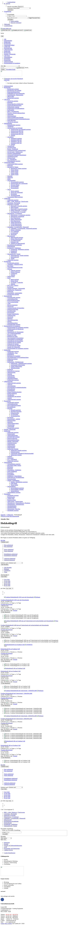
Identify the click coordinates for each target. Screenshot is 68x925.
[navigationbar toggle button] (6, 30)
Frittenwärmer (11, 276)
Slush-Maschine (11, 120)
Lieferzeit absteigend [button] (9, 560)
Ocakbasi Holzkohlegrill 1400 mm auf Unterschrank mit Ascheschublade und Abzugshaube (25, 625)
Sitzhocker (10, 177)
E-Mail (9, 16)
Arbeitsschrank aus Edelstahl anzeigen (21, 129)
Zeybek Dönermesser (16, 225)
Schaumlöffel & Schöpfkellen (15, 339)
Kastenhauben (11, 390)
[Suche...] (20, 68)
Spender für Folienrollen (13, 347)
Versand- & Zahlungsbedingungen (13, 845)
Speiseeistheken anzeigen (17, 488)
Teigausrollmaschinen (13, 423)
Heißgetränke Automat (13, 107)
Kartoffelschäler (11, 311)
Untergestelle (10, 426)
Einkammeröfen (15, 413)
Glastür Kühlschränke (16, 366)
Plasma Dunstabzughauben (14, 392)
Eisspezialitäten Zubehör (17, 489)
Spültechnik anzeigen (12, 432)
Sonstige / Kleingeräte (10, 54)
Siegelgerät (10, 317)
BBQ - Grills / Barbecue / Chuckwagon (17, 201)
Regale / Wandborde (12, 149)
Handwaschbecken (12, 438)
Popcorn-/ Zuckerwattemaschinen (16, 113)
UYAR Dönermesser (16, 224)
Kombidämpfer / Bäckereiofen (15, 95)
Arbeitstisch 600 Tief (16, 140)
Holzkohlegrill (11, 246)
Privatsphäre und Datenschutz (12, 848)
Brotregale (10, 468)
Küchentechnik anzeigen (13, 297)
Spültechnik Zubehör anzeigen (19, 450)
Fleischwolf (10, 306)
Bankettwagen (11, 497)
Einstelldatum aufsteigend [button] (10, 554)
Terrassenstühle (15, 186)
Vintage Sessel (14, 171)
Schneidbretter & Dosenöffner (15, 341)
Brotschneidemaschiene (13, 300)
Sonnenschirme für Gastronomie (19, 183)
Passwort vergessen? (16, 22)
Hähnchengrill (11, 236)
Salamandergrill (15, 257)
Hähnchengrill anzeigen (17, 237)
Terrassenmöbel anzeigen (17, 182)
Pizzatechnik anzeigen (13, 402)
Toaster (12, 258)
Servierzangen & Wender (13, 345)
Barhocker (10, 165)
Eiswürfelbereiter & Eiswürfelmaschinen (18, 357)
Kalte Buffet (14, 483)
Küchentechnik (8, 48)
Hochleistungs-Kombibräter (14, 245)
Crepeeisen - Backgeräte (13, 203)
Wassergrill (13, 234)
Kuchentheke (10, 474)
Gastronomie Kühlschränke (18, 365)
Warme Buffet (14, 485)
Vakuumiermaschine (12, 320)
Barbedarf (10, 102)
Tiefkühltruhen (11, 377)
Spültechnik (7, 51)
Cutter (9, 303)
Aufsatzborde (10, 146)
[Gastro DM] (6, 28)
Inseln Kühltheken (12, 471)
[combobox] (5, 542)
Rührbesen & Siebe (12, 336)
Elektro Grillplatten (16, 230)
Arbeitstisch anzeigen (16, 138)
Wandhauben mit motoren (14, 396)
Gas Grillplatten (15, 231)
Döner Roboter (14, 207)
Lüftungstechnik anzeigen (14, 383)
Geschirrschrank (11, 147)
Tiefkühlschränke (15, 368)
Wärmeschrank (11, 158)
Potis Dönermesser (15, 221)
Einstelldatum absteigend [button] (10, 555)
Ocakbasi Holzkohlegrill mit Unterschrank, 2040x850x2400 (16, 718)
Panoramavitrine (11, 479)
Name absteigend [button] (8, 551)
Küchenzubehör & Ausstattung (12, 63)
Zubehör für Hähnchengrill (18, 243)
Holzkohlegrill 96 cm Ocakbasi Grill (10, 649)
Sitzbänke (9, 176)
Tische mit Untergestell (17, 192)
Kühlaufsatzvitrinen (12, 359)
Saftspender (10, 114)
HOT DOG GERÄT (12, 285)
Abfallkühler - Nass (12, 353)
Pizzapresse (10, 417)
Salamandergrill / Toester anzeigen (20, 255)
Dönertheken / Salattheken (14, 470)
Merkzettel (7, 24)
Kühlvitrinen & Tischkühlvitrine (15, 477)
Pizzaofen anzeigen (16, 410)
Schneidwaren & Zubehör (14, 342)
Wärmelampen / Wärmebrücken (15, 504)
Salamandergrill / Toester (13, 254)
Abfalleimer (10, 126)
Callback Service (8, 850)
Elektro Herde (14, 281)
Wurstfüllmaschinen (12, 323)
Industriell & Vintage (12, 167)
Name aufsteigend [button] (8, 549)
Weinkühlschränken (12, 378)
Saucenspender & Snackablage (15, 338)
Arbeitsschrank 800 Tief (17, 134)
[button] (7, 3)
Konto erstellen (15, 21)
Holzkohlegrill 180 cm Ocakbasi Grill (10, 745)
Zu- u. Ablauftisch (12, 459)
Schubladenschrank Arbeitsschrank (16, 150)
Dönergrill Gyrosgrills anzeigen (19, 206)
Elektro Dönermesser (16, 219)
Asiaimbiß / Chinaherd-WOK (15, 264)
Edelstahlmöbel (8, 40)
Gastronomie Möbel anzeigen (15, 164)
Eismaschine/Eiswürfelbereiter (15, 104)
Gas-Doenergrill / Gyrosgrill (18, 212)
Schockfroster (11, 375)
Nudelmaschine (11, 315)
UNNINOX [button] (7, 570)
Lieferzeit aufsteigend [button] (9, 558)
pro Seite (3, 588)
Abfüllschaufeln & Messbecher (15, 329)
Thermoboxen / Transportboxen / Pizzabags (18, 503)
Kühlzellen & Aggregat (13, 371)
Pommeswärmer (11, 500)
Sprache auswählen (12, 6)
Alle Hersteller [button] (8, 567)
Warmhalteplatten (11, 506)
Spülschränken (11, 447)
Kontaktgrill (14, 251)
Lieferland (10, 8)
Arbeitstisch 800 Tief (16, 143)
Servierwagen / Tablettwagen (15, 152)
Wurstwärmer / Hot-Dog (13, 509)
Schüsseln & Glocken (13, 344)
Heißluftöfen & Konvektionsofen (16, 93)
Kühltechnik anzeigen (13, 351)
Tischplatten (14, 194)
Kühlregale (10, 360)
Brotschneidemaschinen (13, 92)
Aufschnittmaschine (12, 299)
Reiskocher (10, 291)
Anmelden (5, 834)
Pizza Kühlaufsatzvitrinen (14, 405)
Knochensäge (10, 312)
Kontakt (6, 844)
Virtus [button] (5, 572)
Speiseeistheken (11, 486)
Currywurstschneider (12, 302)
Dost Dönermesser (15, 218)
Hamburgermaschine (12, 309)
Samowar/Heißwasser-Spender (15, 117)
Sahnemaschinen (11, 116)
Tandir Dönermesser (16, 222)
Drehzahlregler (11, 389)
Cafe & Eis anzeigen (12, 101)
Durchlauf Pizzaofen (16, 411)
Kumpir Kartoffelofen (13, 314)
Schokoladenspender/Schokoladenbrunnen (18, 119)
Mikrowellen (10, 96)
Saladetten (10, 422)
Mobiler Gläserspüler (12, 441)
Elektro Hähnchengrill (16, 239)
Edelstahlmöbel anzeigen (13, 125)
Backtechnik (7, 52)
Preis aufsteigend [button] (8, 545)
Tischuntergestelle (15, 195)
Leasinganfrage (11, 2)
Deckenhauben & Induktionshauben (16, 387)
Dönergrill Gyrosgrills (13, 204)
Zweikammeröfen (15, 416)
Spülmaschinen (11, 446)
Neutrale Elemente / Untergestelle (16, 288)
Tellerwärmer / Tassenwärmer (15, 501)
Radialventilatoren (12, 393)
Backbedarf (10, 330)
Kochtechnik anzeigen (13, 263)
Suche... (27, 67)
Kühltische (10, 369)
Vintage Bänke (14, 170)
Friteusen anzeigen (15, 270)
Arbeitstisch (10, 137)
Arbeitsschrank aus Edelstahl (14, 128)
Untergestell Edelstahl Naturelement (16, 155)
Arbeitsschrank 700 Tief (17, 132)
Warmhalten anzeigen (13, 495)
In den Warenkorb (5, 612)
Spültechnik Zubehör (12, 449)
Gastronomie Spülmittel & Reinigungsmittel (22, 453)
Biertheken (10, 467)
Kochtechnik (7, 43)
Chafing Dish (10, 498)
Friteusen (9, 269)
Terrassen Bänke (15, 185)
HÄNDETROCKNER (13, 437)
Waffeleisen (14, 252)
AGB (5, 847)
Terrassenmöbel (11, 180)
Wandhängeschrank (12, 156)
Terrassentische (15, 188)
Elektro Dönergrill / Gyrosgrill (18, 210)
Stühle (9, 179)
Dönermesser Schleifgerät (17, 216)
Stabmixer (10, 318)
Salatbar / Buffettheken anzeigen (19, 482)
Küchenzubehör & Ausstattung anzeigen (17, 327)
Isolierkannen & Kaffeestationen (15, 108)
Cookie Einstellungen (9, 853)
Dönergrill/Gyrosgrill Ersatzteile (19, 209)
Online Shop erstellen (6, 923)
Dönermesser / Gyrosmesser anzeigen (20, 215)
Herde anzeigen (15, 279)
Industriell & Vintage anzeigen (19, 168)
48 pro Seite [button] (7, 584)
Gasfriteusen (14, 273)
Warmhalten (7, 58)
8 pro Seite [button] (7, 579)
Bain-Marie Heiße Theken (14, 465)
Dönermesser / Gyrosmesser (14, 213)
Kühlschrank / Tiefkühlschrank (15, 362)
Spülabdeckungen (12, 443)
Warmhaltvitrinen (11, 507)
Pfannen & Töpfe (11, 335)
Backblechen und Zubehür (14, 90)
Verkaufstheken (8, 57)
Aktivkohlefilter (11, 386)
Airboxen (9, 384)
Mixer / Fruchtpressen (13, 111)
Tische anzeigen (15, 191)
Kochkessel (10, 287)
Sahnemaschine (11, 372)
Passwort (9, 17)
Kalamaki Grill (14, 242)
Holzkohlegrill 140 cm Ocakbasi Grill (10, 671)
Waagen (9, 321)
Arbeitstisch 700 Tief (16, 141)
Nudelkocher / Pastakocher (14, 290)
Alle (5, 39)
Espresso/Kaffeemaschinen (14, 105)
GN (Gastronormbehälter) (14, 333)
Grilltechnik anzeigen (12, 200)
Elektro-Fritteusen (15, 272)
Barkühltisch (10, 354)
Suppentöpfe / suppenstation (14, 293)
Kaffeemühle (10, 110)
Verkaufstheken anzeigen (13, 464)
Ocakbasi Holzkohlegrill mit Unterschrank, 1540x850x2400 (16, 693)
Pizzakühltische (11, 407)
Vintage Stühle (14, 173)
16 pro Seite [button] (7, 581)
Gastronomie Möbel (9, 45)
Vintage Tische (14, 174)
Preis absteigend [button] (8, 546)
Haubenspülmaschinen (13, 440)
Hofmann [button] (6, 569)
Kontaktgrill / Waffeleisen (14, 248)
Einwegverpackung (12, 305)
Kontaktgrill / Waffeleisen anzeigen (20, 249)
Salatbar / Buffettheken (13, 480)
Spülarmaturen (11, 444)
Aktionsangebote (8, 61)
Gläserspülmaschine (12, 435)
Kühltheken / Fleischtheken (14, 476)
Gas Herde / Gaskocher (17, 282)
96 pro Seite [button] (7, 585)
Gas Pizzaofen (14, 414)
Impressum (7, 842)
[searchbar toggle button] (28, 30)
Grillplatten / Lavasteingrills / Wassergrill (18, 227)
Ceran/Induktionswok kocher (15, 267)
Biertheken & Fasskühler (13, 356)
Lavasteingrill (14, 233)
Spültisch (9, 456)
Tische (9, 189)
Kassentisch (10, 473)
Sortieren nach (5, 563)
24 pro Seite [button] (7, 582)
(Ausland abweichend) (7, 604)
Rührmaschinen (11, 420)
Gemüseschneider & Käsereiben (15, 308)
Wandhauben (10, 395)
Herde (9, 278)
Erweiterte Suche (10, 69)
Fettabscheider (11, 434)
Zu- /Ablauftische (12, 159)
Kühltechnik (7, 42)
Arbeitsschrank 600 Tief (17, 131)
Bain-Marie (10, 266)
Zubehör (13, 135)
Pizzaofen (9, 408)
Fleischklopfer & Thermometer (15, 332)
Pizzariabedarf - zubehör (13, 419)
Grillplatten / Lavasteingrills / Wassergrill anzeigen (24, 228)
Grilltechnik (7, 46)
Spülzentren (10, 458)
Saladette (9, 374)
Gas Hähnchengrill (15, 240)
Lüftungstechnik (8, 49)
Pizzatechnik (7, 60)
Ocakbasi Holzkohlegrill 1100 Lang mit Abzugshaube (15, 600)
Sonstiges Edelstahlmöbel (14, 153)
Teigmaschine (11, 425)
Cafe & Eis (7, 55)
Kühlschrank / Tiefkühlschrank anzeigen (21, 363)
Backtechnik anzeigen (13, 89)
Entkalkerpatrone (15, 452)
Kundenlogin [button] (7, 11)
